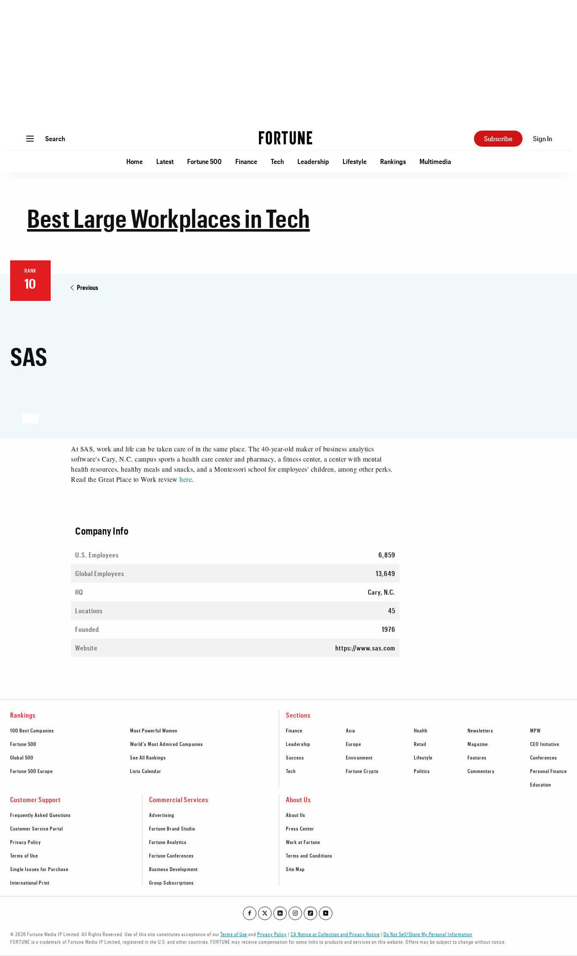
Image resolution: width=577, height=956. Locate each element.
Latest (165, 161)
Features (477, 757)
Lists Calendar (145, 771)
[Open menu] (30, 139)
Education (540, 784)
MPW (535, 730)
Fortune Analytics (168, 842)
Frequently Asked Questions (40, 815)
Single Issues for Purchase (39, 869)
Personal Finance (548, 771)
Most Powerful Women (153, 730)
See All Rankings (148, 757)
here (186, 479)
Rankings (393, 161)
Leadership (313, 161)
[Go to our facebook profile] (249, 913)
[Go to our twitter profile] (265, 913)
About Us (295, 815)
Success (295, 757)
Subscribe (498, 138)
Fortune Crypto (362, 771)
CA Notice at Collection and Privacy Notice (335, 934)
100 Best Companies (32, 730)
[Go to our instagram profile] (295, 913)
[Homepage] (285, 138)
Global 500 (21, 757)
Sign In (542, 138)
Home (134, 161)
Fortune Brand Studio (172, 828)
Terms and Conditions (309, 855)
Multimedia (435, 161)
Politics (422, 771)
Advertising (161, 815)
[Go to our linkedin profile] (280, 913)
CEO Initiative (544, 744)
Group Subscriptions (171, 882)
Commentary (481, 771)
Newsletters (480, 730)
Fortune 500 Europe (31, 771)
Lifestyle (355, 161)
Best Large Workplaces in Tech (168, 218)
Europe (353, 744)
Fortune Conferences (171, 855)
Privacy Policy (25, 842)
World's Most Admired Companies (166, 744)
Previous (87, 287)
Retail (420, 744)
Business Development (173, 869)
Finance (246, 161)
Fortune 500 (204, 161)
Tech (277, 161)
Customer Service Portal (36, 828)
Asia (350, 730)
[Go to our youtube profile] (325, 913)
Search (55, 138)
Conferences (543, 757)
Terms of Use (24, 855)
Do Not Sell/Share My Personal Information (428, 934)
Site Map (295, 869)
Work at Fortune (303, 842)
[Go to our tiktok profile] (310, 913)
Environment (359, 757)
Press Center (300, 828)
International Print (29, 882)
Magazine (478, 744)
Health (420, 730)
